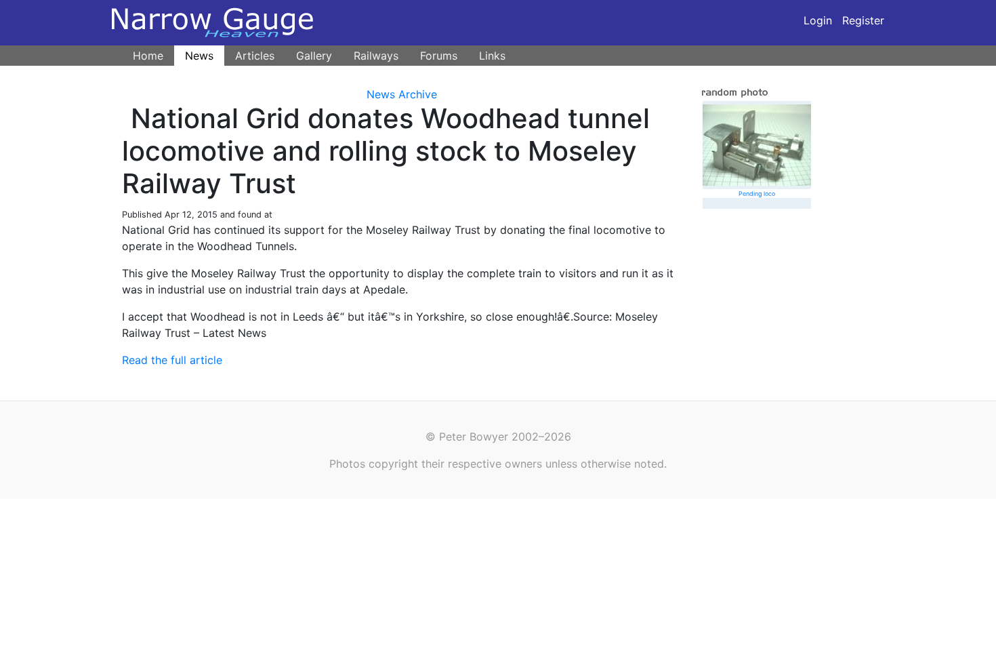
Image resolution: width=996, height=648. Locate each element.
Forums (438, 55)
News (199, 55)
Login (818, 20)
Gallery (314, 55)
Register (863, 20)
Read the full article (172, 360)
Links (492, 55)
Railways (376, 55)
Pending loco (757, 193)
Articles (254, 55)
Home (148, 55)
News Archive (402, 94)
